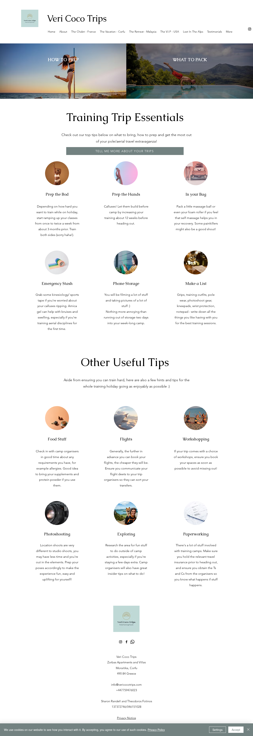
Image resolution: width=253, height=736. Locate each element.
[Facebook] (126, 642)
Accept (236, 730)
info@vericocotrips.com (126, 684)
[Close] (248, 730)
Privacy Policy (156, 730)
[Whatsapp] (132, 642)
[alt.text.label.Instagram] (250, 29)
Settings (217, 730)
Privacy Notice (126, 718)
